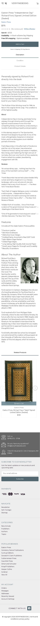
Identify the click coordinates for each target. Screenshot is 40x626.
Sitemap (4, 513)
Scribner (4, 572)
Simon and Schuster (8, 564)
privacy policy (24, 619)
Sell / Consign (6, 510)
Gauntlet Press (7, 561)
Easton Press (6, 547)
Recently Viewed (7, 596)
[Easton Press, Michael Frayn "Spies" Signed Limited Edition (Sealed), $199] (19, 382)
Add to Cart (20, 403)
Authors (4, 531)
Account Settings (7, 599)
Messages (4, 591)
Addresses (5, 593)
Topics (3, 534)
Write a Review (29, 29)
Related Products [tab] (20, 352)
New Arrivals (6, 526)
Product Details (19, 66)
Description (20, 55)
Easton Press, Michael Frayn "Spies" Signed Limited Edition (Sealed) (19, 411)
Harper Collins (6, 569)
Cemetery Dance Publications (12, 550)
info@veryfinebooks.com (16, 446)
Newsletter (5, 507)
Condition (20, 60)
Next (35, 388)
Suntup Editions (7, 553)
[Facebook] (29, 608)
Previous (2, 388)
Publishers (5, 529)
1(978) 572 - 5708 (13, 438)
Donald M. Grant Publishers (11, 556)
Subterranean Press (8, 558)
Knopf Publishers (7, 566)
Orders (4, 588)
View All (4, 575)
